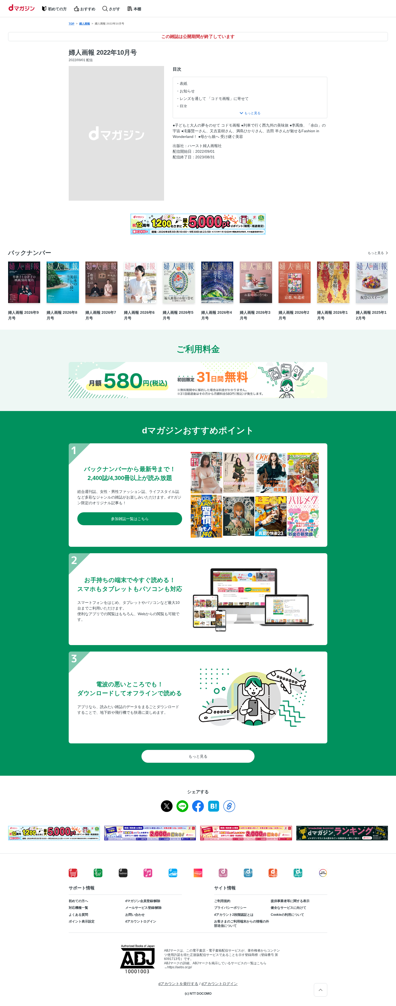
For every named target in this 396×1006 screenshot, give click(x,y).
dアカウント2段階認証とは (233, 915)
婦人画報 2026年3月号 (255, 315)
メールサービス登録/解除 (143, 908)
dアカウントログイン (140, 921)
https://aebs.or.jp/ (179, 967)
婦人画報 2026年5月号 (178, 315)
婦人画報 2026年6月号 (139, 315)
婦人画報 (84, 23)
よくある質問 (78, 915)
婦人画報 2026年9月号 (23, 315)
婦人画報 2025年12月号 (371, 315)
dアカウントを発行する (178, 983)
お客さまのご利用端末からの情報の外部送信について (241, 924)
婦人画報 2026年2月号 (294, 315)
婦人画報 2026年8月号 (62, 315)
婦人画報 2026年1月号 (332, 315)
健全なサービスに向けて (288, 908)
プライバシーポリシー (230, 908)
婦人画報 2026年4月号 (216, 315)
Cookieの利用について (287, 915)
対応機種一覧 (78, 908)
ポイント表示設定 (82, 921)
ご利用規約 (222, 901)
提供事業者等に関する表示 (290, 901)
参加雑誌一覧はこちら (130, 519)
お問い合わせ (135, 915)
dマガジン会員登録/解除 (142, 901)
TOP (71, 23)
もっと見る (376, 253)
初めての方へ (78, 901)
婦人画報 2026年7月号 (100, 315)
